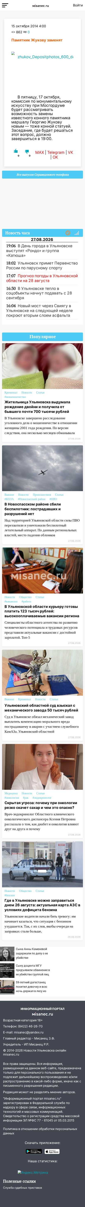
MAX (39, 152)
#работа (26, 601)
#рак (25, 797)
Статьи (40, 392)
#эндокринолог (42, 797)
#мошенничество (15, 397)
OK (55, 157)
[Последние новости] (68, 233)
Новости (26, 392)
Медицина (11, 793)
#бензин (10, 895)
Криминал (11, 392)
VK (70, 152)
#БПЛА (9, 499)
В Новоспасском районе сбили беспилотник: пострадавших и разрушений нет (33, 509)
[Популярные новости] (76, 233)
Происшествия (42, 494)
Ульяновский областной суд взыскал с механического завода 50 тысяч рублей (41, 707)
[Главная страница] (40, 5)
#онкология (12, 797)
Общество (25, 597)
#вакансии (11, 601)
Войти (78, 5)
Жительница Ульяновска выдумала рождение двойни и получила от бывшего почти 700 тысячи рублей (37, 407)
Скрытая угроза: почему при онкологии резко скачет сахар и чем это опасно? (41, 805)
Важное (9, 494)
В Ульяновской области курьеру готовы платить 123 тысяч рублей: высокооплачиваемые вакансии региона (42, 611)
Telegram (56, 152)
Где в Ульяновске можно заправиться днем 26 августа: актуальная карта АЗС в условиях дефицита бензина (42, 905)
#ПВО (53, 499)
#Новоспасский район (31, 499)
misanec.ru (11, 1054)
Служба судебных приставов (22, 1187)
